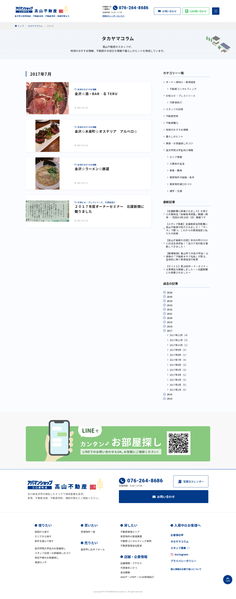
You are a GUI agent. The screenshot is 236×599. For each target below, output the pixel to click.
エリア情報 (176, 157)
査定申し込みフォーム (93, 549)
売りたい (91, 542)
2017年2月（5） (179, 384)
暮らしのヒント (174, 136)
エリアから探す (43, 536)
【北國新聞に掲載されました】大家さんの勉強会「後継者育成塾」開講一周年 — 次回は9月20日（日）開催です (187, 214)
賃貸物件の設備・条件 (182, 177)
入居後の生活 (177, 163)
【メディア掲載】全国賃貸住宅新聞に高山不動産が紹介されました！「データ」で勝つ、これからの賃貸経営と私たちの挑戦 (187, 228)
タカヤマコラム (180, 541)
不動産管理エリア (130, 531)
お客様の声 (177, 535)
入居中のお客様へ (187, 525)
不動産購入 (172, 123)
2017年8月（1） (179, 355)
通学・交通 (176, 191)
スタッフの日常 (174, 109)
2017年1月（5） (179, 389)
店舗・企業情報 (135, 556)
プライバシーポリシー (183, 561)
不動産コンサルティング (183, 89)
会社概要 (125, 572)
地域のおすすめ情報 (177, 129)
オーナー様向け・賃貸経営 (181, 82)
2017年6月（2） (179, 364)
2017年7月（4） (179, 360)
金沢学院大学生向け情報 (179, 150)
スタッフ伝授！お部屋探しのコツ (53, 553)
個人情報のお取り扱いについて (186, 569)
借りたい (45, 525)
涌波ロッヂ (41, 562)
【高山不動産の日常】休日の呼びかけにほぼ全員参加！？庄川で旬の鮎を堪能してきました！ (187, 243)
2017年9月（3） (179, 350)
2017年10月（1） (179, 345)
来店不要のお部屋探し (47, 557)
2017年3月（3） (179, 379)
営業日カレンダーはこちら (113, 15)
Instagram (181, 554)
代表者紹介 (176, 102)
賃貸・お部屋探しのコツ (179, 143)
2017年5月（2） (179, 369)
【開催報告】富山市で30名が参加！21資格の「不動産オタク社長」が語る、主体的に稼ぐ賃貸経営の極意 (187, 256)
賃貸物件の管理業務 (131, 536)
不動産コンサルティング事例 (135, 541)
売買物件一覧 (88, 531)
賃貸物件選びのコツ (181, 184)
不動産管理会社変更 (131, 545)
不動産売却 (172, 116)
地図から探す (42, 531)
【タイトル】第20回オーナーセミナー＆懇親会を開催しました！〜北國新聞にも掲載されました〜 (187, 269)
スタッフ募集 (178, 548)
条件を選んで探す (44, 541)
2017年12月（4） (179, 335)
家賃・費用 (176, 170)
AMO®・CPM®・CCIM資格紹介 (137, 577)
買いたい (91, 525)
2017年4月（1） (179, 374)
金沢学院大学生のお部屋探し (50, 548)
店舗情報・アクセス (131, 563)
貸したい (130, 525)
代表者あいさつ (128, 567)
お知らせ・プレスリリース (180, 95)
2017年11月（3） (179, 340)
